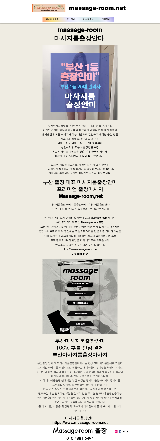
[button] (71, 19)
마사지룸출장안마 (97, 182)
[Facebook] (120, 431)
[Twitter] (123, 431)
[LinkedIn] (127, 431)
